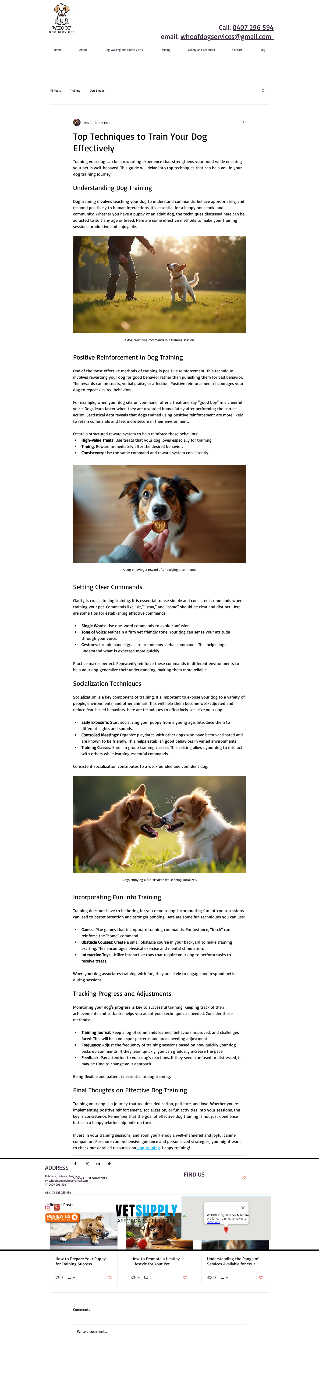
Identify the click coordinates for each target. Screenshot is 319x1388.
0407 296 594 (253, 27)
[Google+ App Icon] (57, 1208)
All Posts (55, 90)
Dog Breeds (97, 90)
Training (75, 90)
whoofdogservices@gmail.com (227, 36)
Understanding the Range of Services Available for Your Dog (233, 1261)
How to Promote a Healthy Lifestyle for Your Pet (155, 1261)
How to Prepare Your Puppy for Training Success (81, 1261)
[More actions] (243, 122)
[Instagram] (48, 1208)
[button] (263, 90)
